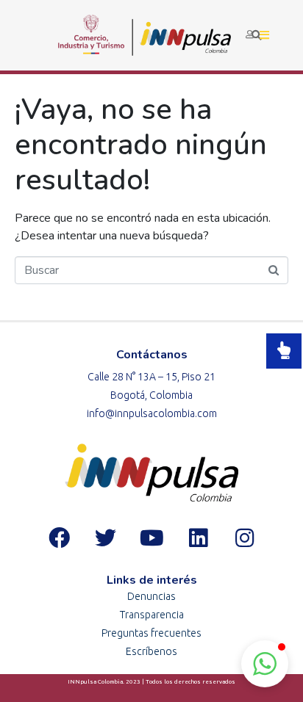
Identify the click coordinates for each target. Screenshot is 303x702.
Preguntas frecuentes (151, 633)
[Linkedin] (198, 537)
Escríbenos (151, 651)
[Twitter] (105, 537)
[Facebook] (59, 537)
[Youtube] (151, 537)
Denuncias (151, 596)
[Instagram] (244, 537)
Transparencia (152, 614)
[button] (264, 663)
